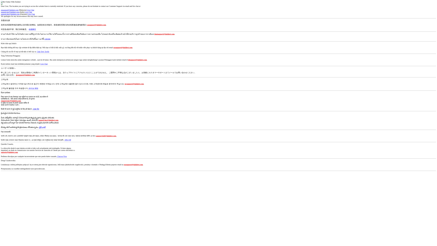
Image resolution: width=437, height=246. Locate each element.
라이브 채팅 (33, 88)
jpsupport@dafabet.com (25, 75)
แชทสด (47, 39)
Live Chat (30, 10)
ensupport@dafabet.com (9, 10)
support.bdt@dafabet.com (106, 136)
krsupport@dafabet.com (134, 84)
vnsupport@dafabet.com (122, 48)
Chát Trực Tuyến (43, 52)
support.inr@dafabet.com (10, 12)
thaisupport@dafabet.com (164, 34)
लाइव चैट (36, 109)
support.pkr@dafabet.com (10, 14)
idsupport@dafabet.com (137, 60)
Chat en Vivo (62, 156)
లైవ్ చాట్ (42, 127)
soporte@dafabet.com (9, 152)
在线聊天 (32, 29)
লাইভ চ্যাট (67, 140)
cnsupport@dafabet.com (96, 25)
